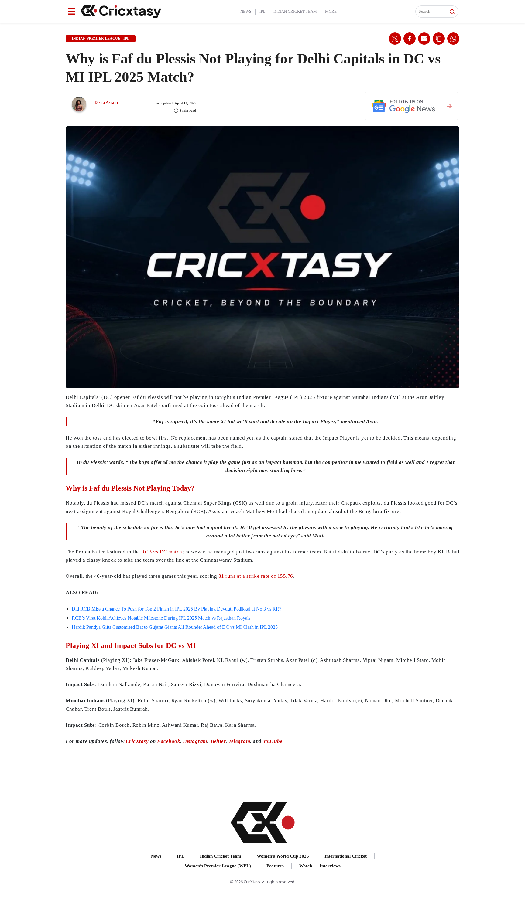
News (245, 11)
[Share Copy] (439, 38)
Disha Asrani (106, 102)
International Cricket (345, 856)
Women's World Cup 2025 (283, 856)
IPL (262, 11)
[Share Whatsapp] (453, 38)
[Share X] (395, 38)
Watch (305, 865)
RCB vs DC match (161, 552)
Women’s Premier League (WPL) (218, 865)
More (331, 11)
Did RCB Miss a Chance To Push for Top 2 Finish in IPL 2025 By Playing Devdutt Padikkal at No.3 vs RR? (176, 608)
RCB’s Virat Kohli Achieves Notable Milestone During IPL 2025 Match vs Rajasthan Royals (161, 618)
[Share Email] (424, 38)
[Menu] (71, 11)
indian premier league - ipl (100, 38)
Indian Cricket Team (295, 11)
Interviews (330, 865)
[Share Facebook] (409, 38)
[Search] (452, 12)
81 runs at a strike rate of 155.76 (255, 576)
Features (275, 865)
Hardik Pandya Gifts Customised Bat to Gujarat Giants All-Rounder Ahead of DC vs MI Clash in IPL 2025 (175, 627)
